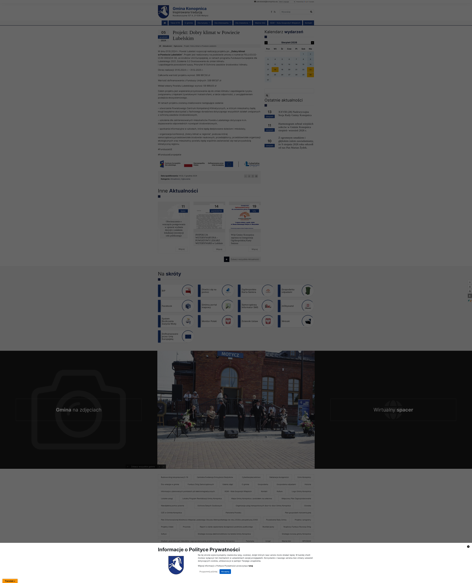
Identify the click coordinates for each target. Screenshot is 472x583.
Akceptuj (225, 571)
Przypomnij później (208, 571)
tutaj (251, 566)
